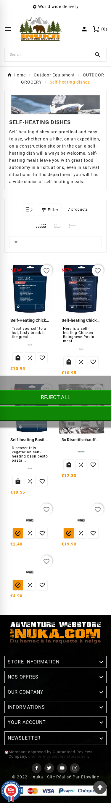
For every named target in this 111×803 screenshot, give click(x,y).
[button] (50, 209)
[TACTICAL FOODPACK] (81, 451)
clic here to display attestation (58, 756)
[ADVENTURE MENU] (30, 520)
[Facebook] (36, 768)
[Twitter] (49, 768)
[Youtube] (62, 768)
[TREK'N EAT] (30, 344)
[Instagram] (75, 768)
